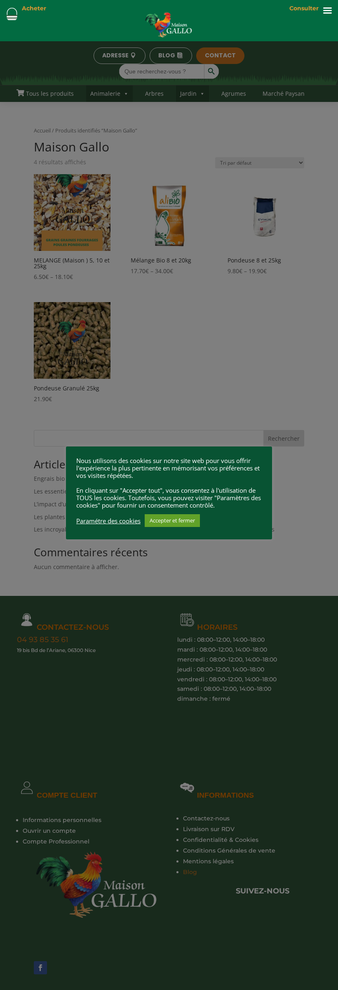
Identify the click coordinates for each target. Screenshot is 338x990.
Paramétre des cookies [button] (108, 521)
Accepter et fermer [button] (172, 520)
